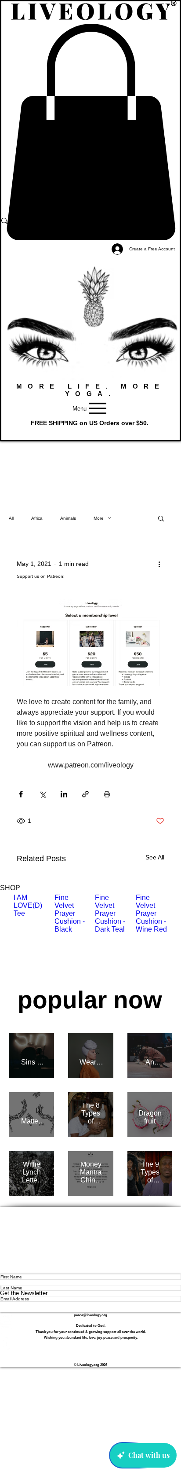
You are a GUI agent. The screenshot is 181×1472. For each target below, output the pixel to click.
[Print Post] (107, 794)
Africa (37, 518)
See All (154, 857)
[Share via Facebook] (21, 794)
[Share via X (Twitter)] (42, 794)
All (11, 518)
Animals (68, 518)
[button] (161, 517)
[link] (90, 132)
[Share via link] (85, 794)
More (99, 518)
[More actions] (159, 563)
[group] (90, 937)
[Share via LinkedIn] (64, 794)
